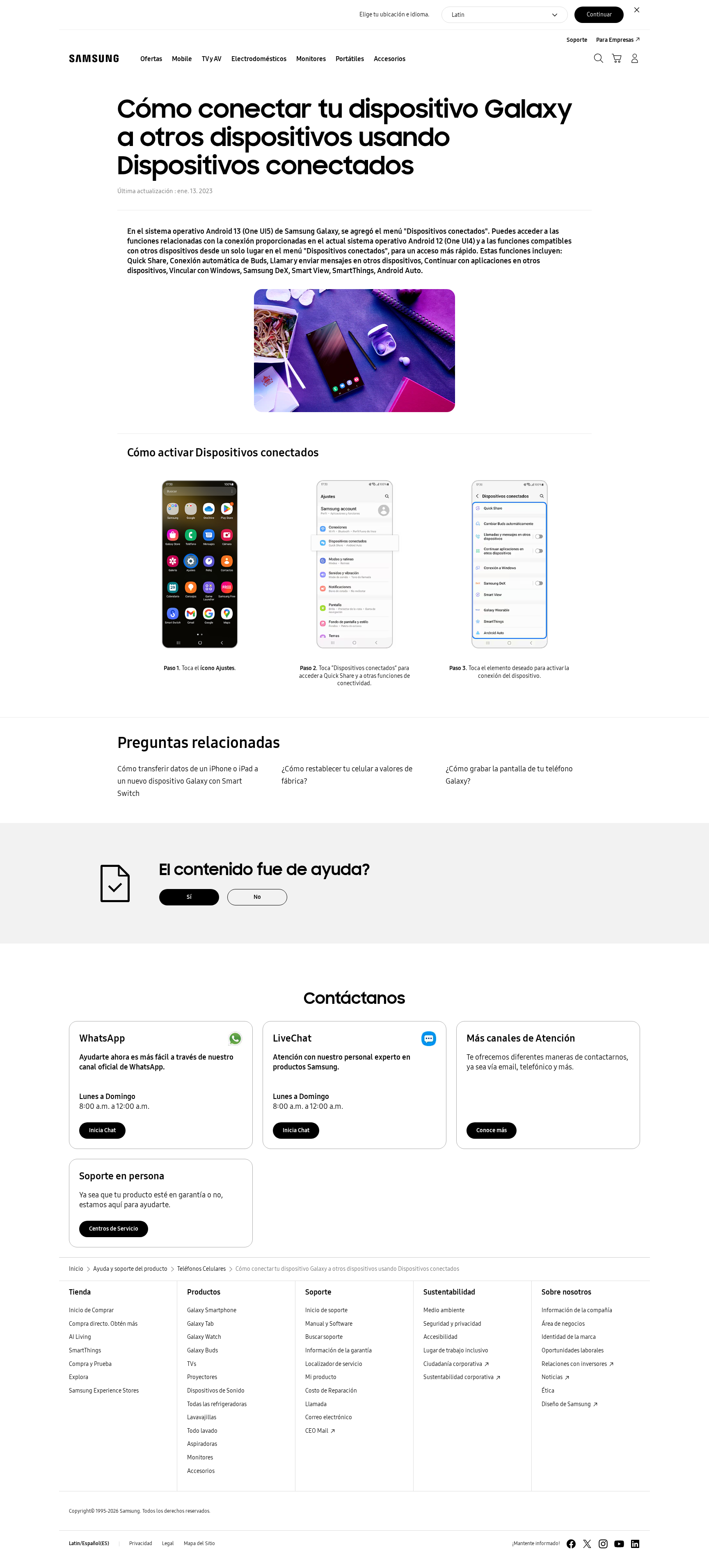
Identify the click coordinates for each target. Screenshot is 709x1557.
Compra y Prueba (90, 1364)
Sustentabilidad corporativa (459, 1377)
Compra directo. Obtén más (103, 1323)
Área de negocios (563, 1323)
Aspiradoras (202, 1444)
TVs (191, 1364)
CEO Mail (317, 1430)
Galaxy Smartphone (211, 1310)
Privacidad (140, 1543)
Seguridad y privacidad (452, 1323)
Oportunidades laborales (573, 1350)
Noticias (553, 1377)
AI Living (80, 1337)
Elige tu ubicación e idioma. (394, 14)
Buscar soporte (324, 1337)
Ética (548, 1390)
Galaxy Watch (204, 1337)
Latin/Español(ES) (89, 1543)
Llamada (316, 1404)
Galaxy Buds (202, 1350)
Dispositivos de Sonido (216, 1390)
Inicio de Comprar (91, 1310)
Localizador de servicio (333, 1364)
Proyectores (202, 1377)
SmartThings (85, 1350)
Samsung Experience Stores (104, 1390)
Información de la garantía (338, 1350)
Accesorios (201, 1471)
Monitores (200, 1457)
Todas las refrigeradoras (217, 1404)
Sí (189, 897)
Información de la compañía (577, 1310)
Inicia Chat (102, 1130)
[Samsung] (94, 58)
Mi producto (320, 1377)
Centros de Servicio (113, 1228)
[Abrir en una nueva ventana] (571, 1544)
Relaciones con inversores (575, 1364)
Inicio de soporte (326, 1310)
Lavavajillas (201, 1417)
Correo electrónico (328, 1417)
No (257, 897)
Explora (78, 1377)
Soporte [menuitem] (577, 39)
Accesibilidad (440, 1337)
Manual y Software (328, 1323)
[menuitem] (151, 59)
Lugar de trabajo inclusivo (455, 1350)
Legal (168, 1543)
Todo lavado (202, 1430)
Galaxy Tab (200, 1323)
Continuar (599, 14)
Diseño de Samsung (567, 1404)
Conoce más (491, 1130)
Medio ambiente (443, 1310)
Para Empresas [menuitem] (615, 39)
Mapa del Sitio (199, 1543)
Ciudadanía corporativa (453, 1364)
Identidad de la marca (569, 1337)
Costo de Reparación (331, 1390)
